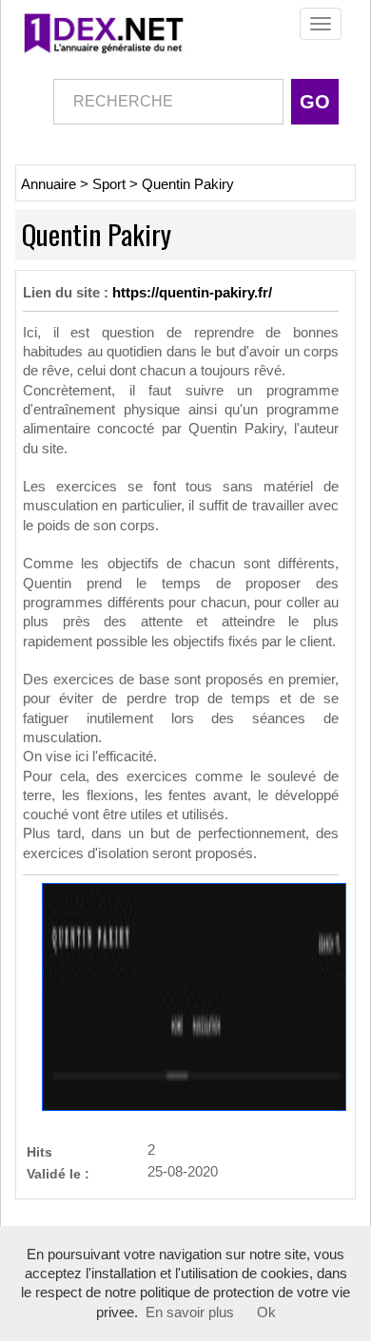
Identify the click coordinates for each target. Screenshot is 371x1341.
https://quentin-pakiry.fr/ (192, 292)
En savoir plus (190, 1312)
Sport (109, 184)
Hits (39, 1151)
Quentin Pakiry (188, 184)
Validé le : (58, 1173)
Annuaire (48, 184)
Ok (266, 1312)
